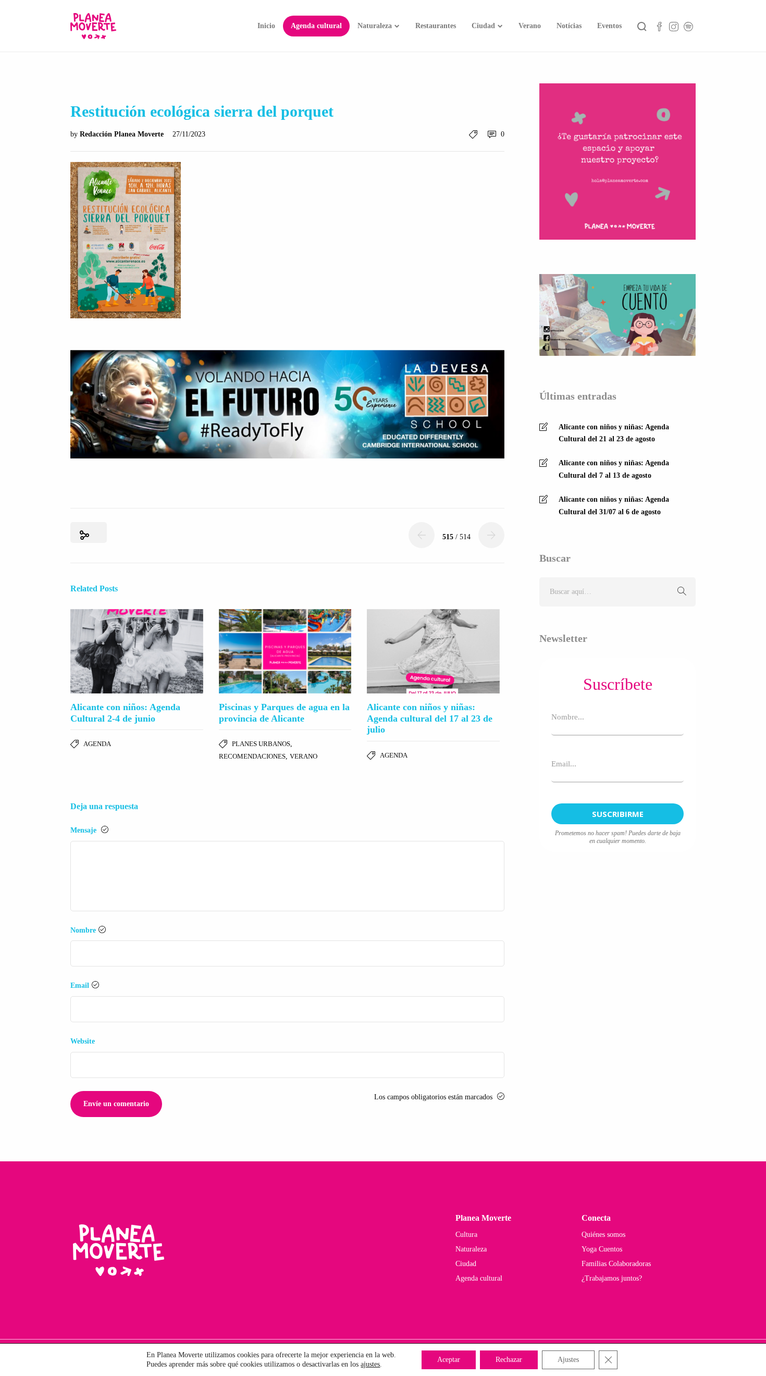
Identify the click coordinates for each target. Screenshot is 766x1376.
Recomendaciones (252, 756)
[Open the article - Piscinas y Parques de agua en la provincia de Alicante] (285, 651)
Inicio (266, 26)
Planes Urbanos (261, 744)
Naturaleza (374, 26)
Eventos (609, 26)
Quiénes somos (603, 1234)
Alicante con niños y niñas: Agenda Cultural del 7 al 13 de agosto (614, 469)
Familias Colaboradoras (616, 1264)
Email (79, 985)
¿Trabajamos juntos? (612, 1278)
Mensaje (84, 830)
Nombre (83, 930)
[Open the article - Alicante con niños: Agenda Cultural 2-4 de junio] (136, 651)
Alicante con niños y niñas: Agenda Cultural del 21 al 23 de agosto (614, 433)
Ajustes (568, 1359)
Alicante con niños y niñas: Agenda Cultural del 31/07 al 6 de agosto (614, 505)
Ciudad (483, 26)
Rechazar (509, 1359)
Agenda (97, 744)
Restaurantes (435, 26)
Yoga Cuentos (602, 1249)
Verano (529, 26)
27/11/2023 (188, 134)
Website (82, 1041)
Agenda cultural (316, 26)
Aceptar (448, 1359)
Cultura (466, 1234)
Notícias (569, 26)
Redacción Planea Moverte (123, 134)
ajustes (370, 1364)
